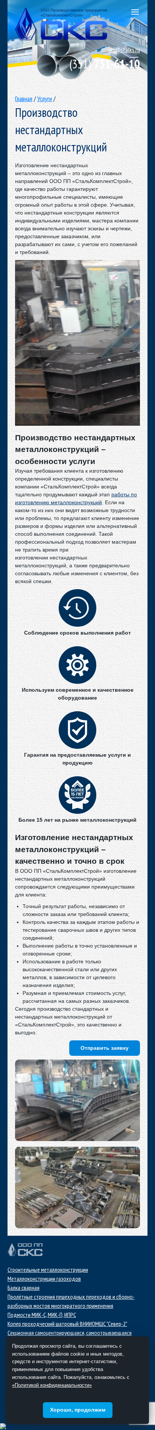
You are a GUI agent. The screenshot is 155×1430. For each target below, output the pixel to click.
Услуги (44, 98)
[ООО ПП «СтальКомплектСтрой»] (77, 1100)
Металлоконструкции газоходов (44, 1278)
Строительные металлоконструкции (48, 1269)
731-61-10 (104, 64)
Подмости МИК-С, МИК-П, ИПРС (42, 1314)
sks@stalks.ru (124, 49)
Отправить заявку (105, 1048)
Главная (23, 98)
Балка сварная (24, 1287)
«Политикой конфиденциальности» (52, 1385)
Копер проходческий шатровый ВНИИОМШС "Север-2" (67, 1323)
